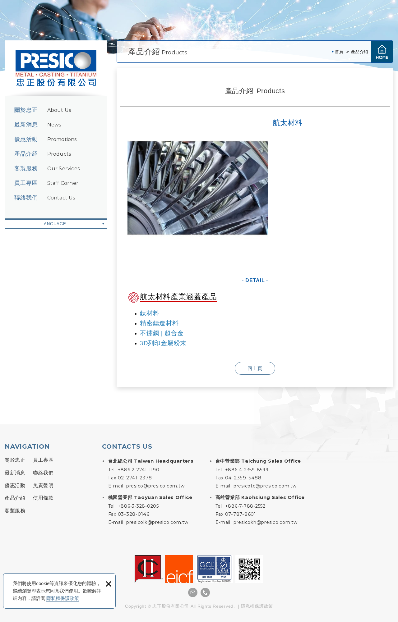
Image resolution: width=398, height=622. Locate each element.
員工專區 (46, 183)
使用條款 (43, 498)
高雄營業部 (260, 497)
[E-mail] (192, 592)
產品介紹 (42, 154)
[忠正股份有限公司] (56, 68)
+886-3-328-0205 (138, 506)
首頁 (382, 51)
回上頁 (255, 368)
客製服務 (47, 168)
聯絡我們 (44, 197)
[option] (197, 188)
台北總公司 (151, 461)
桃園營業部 (150, 497)
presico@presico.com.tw (155, 486)
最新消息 (37, 124)
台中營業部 (258, 461)
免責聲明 (43, 485)
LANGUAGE (53, 224)
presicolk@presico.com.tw (157, 522)
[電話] (205, 592)
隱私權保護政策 (62, 598)
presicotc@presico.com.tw (265, 486)
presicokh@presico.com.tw (266, 522)
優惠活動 (45, 139)
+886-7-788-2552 (245, 506)
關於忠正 (42, 110)
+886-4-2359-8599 (247, 470)
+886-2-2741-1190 (139, 470)
